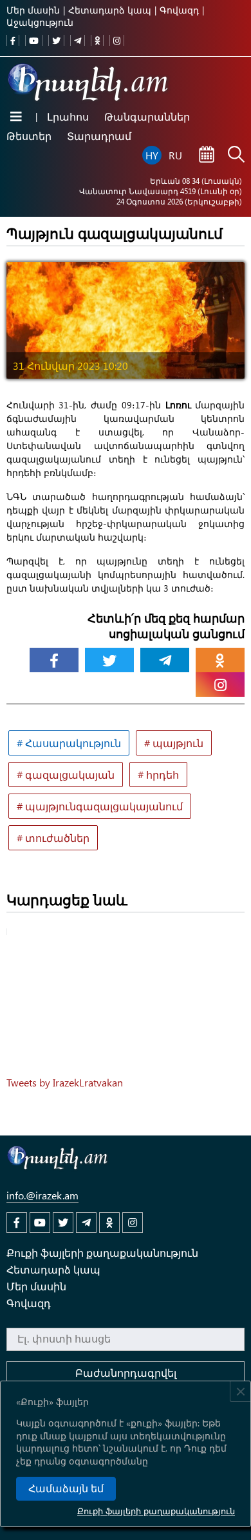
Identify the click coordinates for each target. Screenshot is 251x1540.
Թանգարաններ (147, 116)
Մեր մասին (33, 10)
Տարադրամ (99, 136)
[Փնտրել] (236, 155)
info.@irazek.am (42, 1195)
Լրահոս (68, 116)
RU (175, 155)
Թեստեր (28, 136)
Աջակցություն (39, 22)
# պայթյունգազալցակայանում (100, 806)
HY (151, 155)
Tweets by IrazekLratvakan (64, 1082)
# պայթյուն (173, 743)
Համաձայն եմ (66, 1488)
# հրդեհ (158, 774)
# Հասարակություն (69, 743)
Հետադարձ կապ (109, 10)
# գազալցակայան (66, 774)
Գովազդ (179, 10)
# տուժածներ (53, 838)
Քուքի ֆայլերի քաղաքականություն (156, 1510)
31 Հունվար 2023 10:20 (70, 365)
